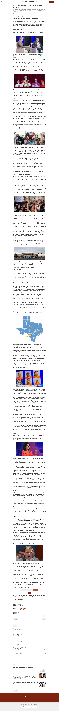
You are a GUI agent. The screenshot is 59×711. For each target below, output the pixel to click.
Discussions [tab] (20, 664)
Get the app (34, 706)
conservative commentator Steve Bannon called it (28, 156)
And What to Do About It (17, 668)
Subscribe (51, 1)
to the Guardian (29, 147)
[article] (29, 669)
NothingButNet (17, 634)
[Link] (11, 29)
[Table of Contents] (1, 355)
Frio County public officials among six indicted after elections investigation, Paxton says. (29, 242)
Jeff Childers (17, 13)
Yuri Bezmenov (17, 647)
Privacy (29, 704)
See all (14, 690)
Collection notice (35, 704)
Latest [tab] (16, 664)
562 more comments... (16, 660)
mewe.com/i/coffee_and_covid (22, 607)
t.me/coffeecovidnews (21, 608)
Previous (16, 619)
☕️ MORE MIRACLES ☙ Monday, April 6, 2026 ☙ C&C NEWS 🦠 (25, 683)
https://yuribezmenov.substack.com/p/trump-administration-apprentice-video (27, 651)
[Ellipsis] (46, 634)
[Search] (46, 2)
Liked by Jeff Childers (18, 635)
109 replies (17, 644)
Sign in (56, 1)
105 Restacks (24, 612)
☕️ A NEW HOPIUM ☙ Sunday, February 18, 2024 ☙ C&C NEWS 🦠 (24, 674)
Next (43, 619)
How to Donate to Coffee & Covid (19, 601)
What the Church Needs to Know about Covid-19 (23, 667)
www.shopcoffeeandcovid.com (23, 609)
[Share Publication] (48, 2)
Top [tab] (13, 664)
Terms (31, 704)
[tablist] (17, 626)
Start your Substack (27, 706)
